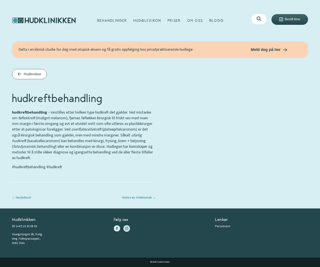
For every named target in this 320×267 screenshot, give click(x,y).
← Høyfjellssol (21, 197)
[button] (258, 19)
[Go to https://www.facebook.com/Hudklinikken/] (117, 229)
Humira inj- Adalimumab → (139, 197)
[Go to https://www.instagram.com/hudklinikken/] (126, 229)
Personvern (222, 226)
